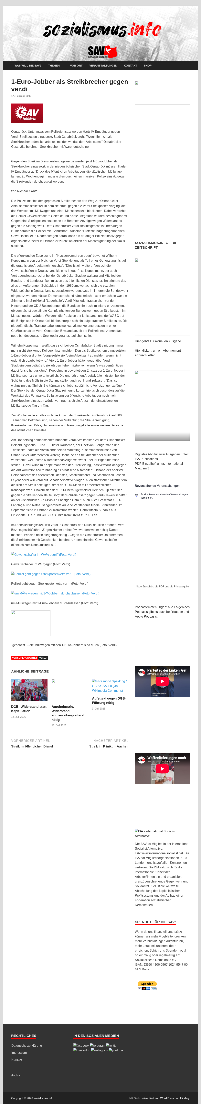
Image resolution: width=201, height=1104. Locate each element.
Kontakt (130, 65)
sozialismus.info (43, 1098)
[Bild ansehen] (43, 554)
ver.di (43, 657)
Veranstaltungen (103, 65)
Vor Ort (76, 65)
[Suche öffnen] (188, 65)
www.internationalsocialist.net (162, 853)
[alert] (162, 496)
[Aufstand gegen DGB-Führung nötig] (110, 687)
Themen (54, 65)
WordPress (167, 1098)
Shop (148, 65)
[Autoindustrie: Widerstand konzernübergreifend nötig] (70, 691)
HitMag (184, 1098)
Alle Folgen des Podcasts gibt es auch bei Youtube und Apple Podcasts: (162, 611)
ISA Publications (146, 459)
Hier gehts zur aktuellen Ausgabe (158, 341)
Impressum (19, 1052)
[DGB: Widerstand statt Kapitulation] (29, 691)
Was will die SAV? (28, 65)
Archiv (15, 1075)
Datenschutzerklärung (26, 1045)
